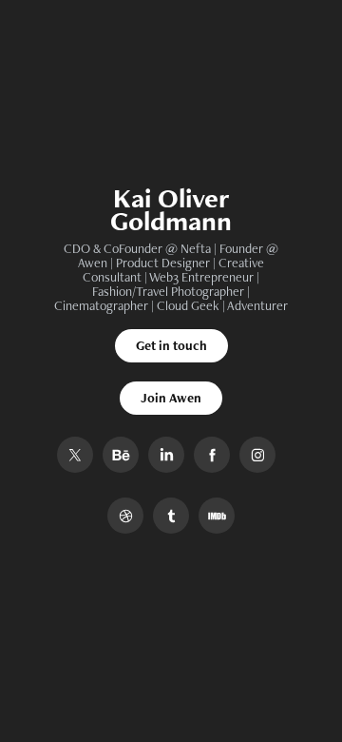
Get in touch (171, 345)
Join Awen (171, 397)
